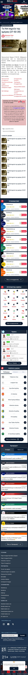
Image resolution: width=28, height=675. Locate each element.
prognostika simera (9, 128)
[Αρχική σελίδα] (0, 22)
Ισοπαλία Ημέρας (5, 579)
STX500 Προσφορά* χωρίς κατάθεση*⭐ (12, 458)
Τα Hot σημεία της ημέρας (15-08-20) (16, 139)
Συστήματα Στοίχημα (6, 581)
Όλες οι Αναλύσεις (12, 439)
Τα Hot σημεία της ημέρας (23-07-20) (16, 158)
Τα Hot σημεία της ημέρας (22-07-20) (16, 165)
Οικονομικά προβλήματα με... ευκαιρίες (15, 358)
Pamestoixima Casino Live (7, 611)
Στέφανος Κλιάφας (5, 353)
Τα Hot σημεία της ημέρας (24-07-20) (16, 152)
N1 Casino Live (4, 616)
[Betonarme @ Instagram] (3, 624)
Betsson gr (9, 270)
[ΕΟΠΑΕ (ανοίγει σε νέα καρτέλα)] (18, 657)
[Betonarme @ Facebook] (8, 624)
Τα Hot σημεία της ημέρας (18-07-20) (16, 191)
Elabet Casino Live (5, 609)
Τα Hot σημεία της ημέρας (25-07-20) (16, 145)
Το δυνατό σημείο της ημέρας (8, 571)
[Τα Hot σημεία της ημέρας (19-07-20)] (4, 185)
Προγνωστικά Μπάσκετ (8, 95)
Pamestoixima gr (10, 229)
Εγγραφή (22, 635)
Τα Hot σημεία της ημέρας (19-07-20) (16, 184)
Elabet (7, 220)
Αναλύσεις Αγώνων (5, 560)
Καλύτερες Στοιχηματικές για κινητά (19, 91)
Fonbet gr (8, 237)
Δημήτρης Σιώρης (5, 346)
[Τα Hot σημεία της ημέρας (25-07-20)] (4, 147)
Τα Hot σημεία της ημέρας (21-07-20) (16, 171)
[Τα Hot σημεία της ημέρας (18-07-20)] (4, 192)
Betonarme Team (9, 35)
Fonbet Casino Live (5, 614)
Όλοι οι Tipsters (12, 363)
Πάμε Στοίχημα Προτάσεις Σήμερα (9, 555)
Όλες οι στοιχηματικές (13, 279)
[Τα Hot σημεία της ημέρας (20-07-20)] (4, 179)
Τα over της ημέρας (5, 569)
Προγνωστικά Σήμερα (7, 25)
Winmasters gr (10, 253)
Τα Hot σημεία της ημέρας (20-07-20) (16, 178)
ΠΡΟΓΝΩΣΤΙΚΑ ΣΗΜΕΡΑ (6, 22)
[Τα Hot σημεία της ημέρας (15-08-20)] (4, 140)
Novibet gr (9, 212)
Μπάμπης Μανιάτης (6, 360)
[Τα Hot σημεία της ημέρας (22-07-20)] (4, 166)
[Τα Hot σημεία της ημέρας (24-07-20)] (4, 153)
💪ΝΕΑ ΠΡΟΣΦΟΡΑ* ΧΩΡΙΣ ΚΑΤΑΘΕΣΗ (11, 508)
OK (14, 668)
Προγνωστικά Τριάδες (6, 574)
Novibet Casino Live (5, 606)
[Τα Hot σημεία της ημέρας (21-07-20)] (4, 172)
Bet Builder (3, 576)
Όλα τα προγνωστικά (13, 323)
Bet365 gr (8, 245)
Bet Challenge (5, 91)
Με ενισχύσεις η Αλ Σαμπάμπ (13, 344)
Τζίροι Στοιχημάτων (6, 563)
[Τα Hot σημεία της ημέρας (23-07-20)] (4, 159)
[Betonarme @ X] (13, 624)
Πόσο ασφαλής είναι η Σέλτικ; (13, 337)
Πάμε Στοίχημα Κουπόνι (6, 558)
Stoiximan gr (9, 204)
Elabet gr (3, 593)
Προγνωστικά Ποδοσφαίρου (9, 131)
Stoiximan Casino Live (6, 604)
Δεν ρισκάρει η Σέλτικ (11, 351)
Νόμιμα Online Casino (19, 86)
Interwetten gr (9, 261)
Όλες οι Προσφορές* (13, 544)
